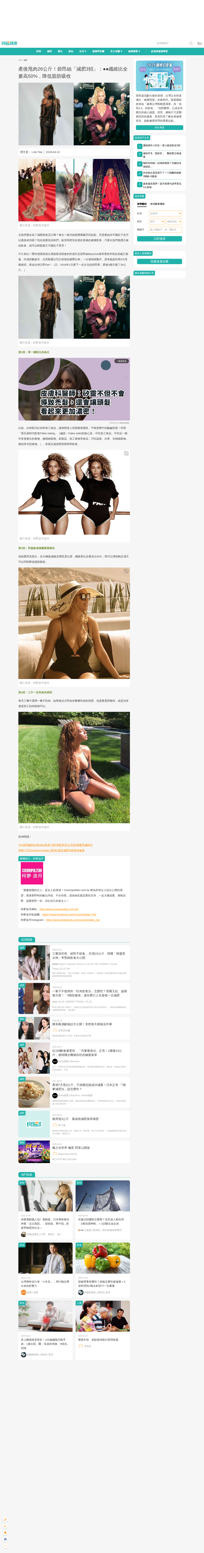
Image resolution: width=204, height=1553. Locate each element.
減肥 (49, 51)
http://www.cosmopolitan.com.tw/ (59, 909)
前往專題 (159, 127)
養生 (60, 51)
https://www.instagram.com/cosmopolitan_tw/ (73, 919)
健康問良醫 (98, 51)
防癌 (38, 51)
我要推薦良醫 (159, 261)
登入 (199, 43)
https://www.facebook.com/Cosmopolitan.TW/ (69, 914)
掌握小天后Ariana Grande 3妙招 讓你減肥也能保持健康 (51, 850)
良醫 (20, 60)
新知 (71, 51)
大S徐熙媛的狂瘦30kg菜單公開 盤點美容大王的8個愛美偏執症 (55, 845)
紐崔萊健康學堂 (159, 51)
